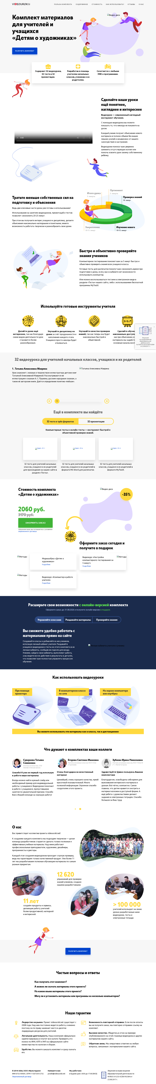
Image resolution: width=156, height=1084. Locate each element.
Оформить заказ (35, 523)
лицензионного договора (27, 531)
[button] (80, 809)
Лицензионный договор (21, 1077)
